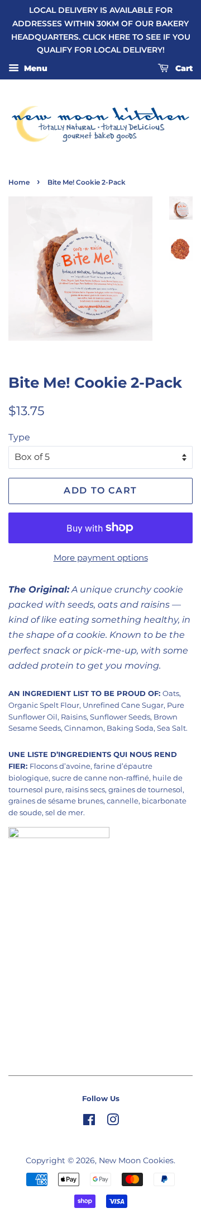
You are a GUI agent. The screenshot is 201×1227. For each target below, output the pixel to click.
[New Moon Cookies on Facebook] (89, 1121)
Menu (34, 69)
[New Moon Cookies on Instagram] (113, 1121)
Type (19, 437)
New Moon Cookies (136, 1160)
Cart (183, 69)
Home (19, 182)
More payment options (101, 557)
